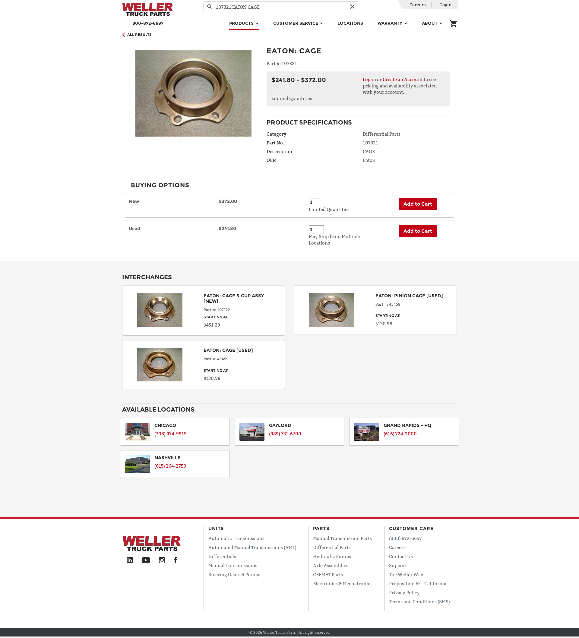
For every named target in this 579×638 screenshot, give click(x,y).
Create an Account (403, 79)
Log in (369, 79)
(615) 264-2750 (170, 466)
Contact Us (401, 556)
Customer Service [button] (296, 23)
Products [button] (242, 23)
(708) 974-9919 (170, 433)
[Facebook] (175, 560)
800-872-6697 (147, 23)
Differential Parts (332, 547)
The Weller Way (406, 574)
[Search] (210, 7)
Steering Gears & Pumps (234, 574)
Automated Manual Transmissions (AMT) (252, 547)
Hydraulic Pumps (332, 556)
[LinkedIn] (130, 560)
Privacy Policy (404, 592)
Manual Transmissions (232, 565)
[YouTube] (145, 560)
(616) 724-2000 (400, 433)
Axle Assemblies (330, 565)
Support (398, 565)
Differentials (222, 556)
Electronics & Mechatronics (342, 583)
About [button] (430, 23)
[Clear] (352, 7)
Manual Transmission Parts (342, 538)
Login (445, 4)
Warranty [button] (390, 23)
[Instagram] (162, 560)
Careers (418, 4)
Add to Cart (417, 204)
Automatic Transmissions (236, 538)
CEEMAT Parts (328, 574)
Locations (350, 23)
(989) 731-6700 (285, 433)
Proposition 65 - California (417, 583)
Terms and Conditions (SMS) (419, 601)
